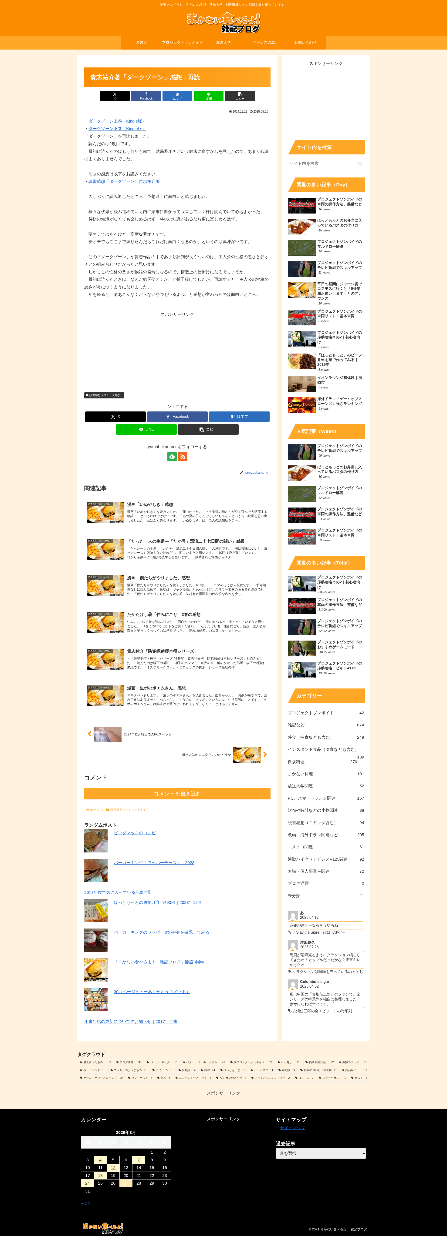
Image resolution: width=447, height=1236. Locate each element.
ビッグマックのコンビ (135, 833)
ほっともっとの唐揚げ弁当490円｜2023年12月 (158, 902)
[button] (240, 96)
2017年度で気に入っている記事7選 (117, 892)
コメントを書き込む (177, 794)
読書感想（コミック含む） (106, 395)
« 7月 (86, 1203)
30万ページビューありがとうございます (152, 991)
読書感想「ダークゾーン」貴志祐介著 (124, 181)
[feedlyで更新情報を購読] (172, 456)
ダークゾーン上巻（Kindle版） (117, 121)
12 (113, 1167)
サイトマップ (292, 1128)
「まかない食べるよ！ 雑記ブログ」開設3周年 (159, 961)
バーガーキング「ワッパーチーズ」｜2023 (154, 862)
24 (87, 1183)
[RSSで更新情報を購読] (182, 456)
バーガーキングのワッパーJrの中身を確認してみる (162, 932)
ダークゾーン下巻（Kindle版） (117, 128)
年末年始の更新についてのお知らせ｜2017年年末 (130, 1021)
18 (100, 1175)
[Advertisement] (177, 351)
